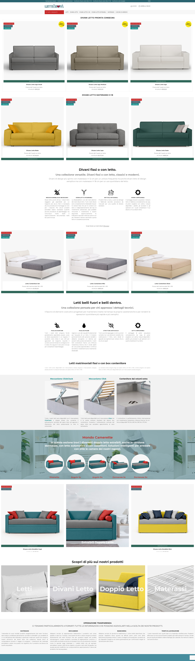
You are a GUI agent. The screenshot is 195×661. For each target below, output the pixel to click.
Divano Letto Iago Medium (97, 84)
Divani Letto (74, 12)
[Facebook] (148, 1)
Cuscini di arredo (121, 12)
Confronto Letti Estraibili (118, 1)
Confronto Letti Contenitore (65, 1)
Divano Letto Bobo (32, 150)
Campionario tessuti (50, 1)
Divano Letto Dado (162, 150)
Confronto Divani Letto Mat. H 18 (102, 1)
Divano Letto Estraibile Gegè (32, 549)
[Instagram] (149, 1)
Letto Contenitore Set (32, 283)
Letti (66, 12)
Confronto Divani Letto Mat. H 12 (83, 1)
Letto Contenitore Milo (97, 283)
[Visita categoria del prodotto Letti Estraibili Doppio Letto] (122, 588)
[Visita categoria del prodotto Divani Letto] (73, 588)
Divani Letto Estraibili (99, 12)
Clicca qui (106, 226)
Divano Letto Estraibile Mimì (162, 549)
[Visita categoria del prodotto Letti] (24, 588)
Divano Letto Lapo (97, 150)
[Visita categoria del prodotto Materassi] (170, 588)
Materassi (111, 12)
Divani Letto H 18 (84, 12)
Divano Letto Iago (161, 84)
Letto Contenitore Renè (162, 283)
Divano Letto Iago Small (34, 84)
